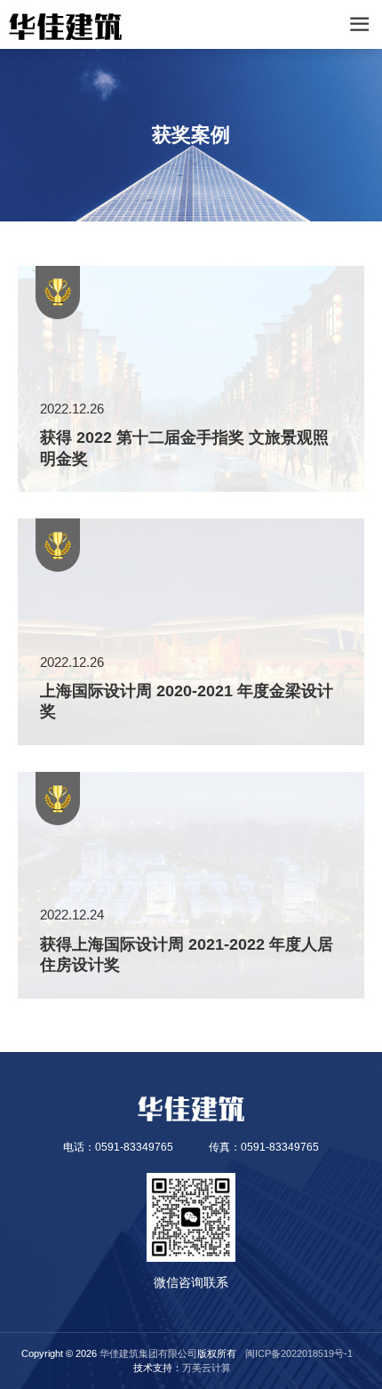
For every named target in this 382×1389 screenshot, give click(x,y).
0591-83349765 (134, 1147)
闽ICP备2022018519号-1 (299, 1353)
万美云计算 (206, 1367)
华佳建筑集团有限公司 (148, 1353)
